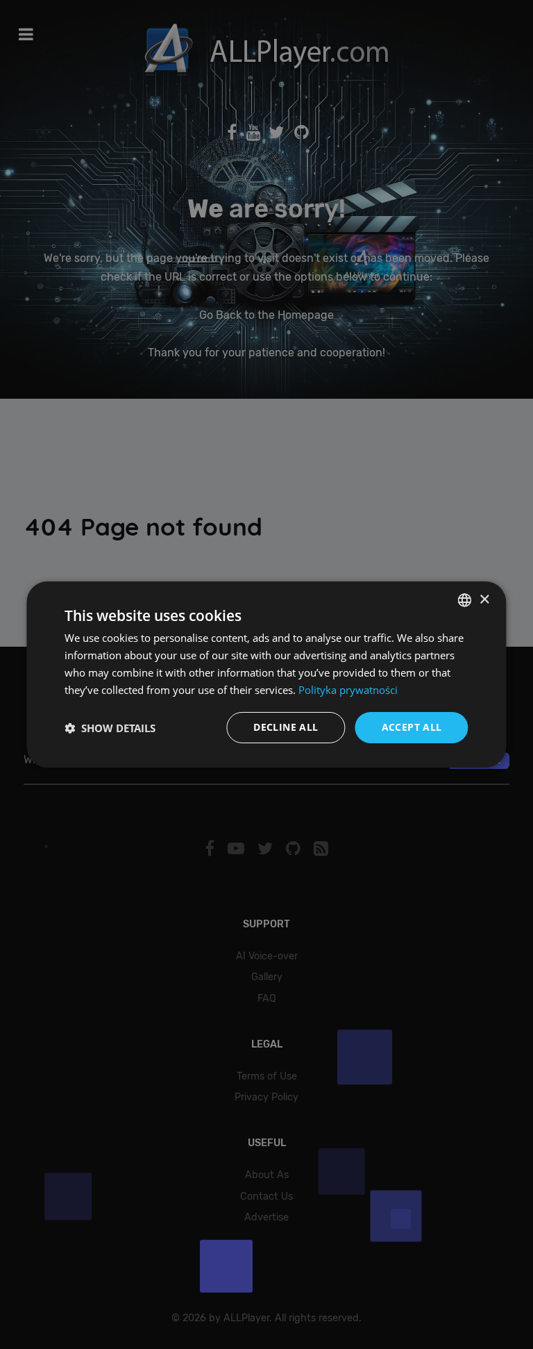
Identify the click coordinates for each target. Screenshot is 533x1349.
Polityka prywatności (348, 690)
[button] (110, 728)
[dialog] (266, 674)
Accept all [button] (412, 727)
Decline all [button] (285, 727)
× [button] (484, 599)
